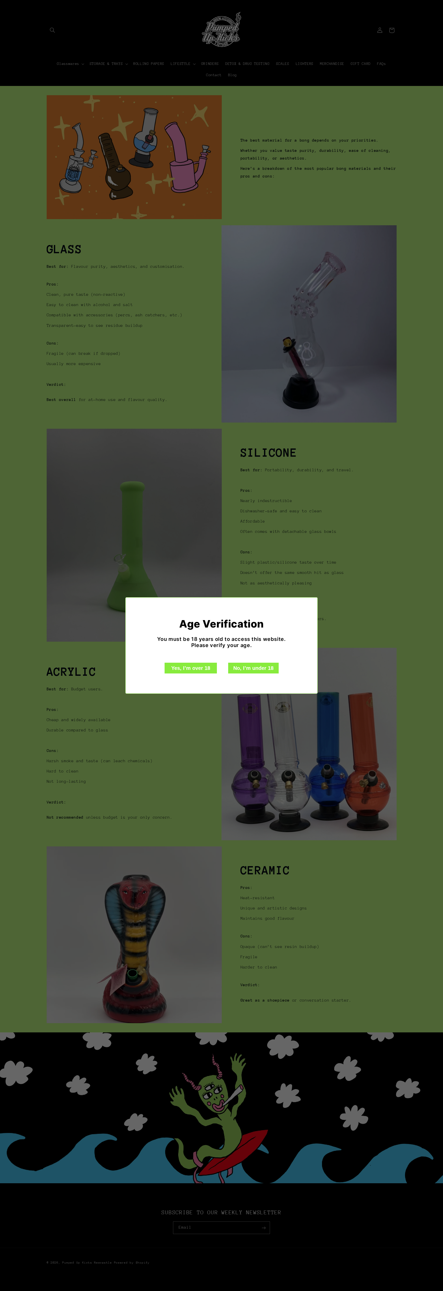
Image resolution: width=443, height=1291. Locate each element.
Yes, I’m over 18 (190, 668)
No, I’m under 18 (253, 668)
